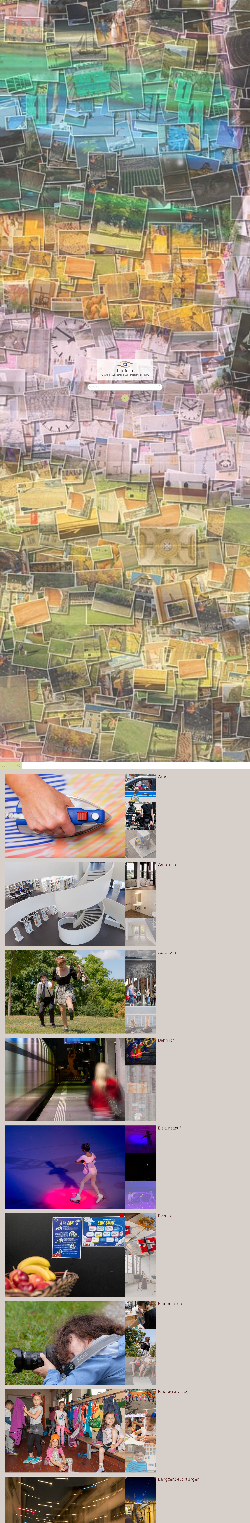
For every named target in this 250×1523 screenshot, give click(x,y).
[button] (244, 1517)
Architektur (168, 864)
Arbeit (164, 776)
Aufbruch (167, 952)
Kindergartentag (173, 1391)
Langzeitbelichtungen (179, 1479)
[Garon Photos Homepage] (125, 364)
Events (164, 1215)
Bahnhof (166, 1040)
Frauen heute (170, 1303)
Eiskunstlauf (169, 1128)
